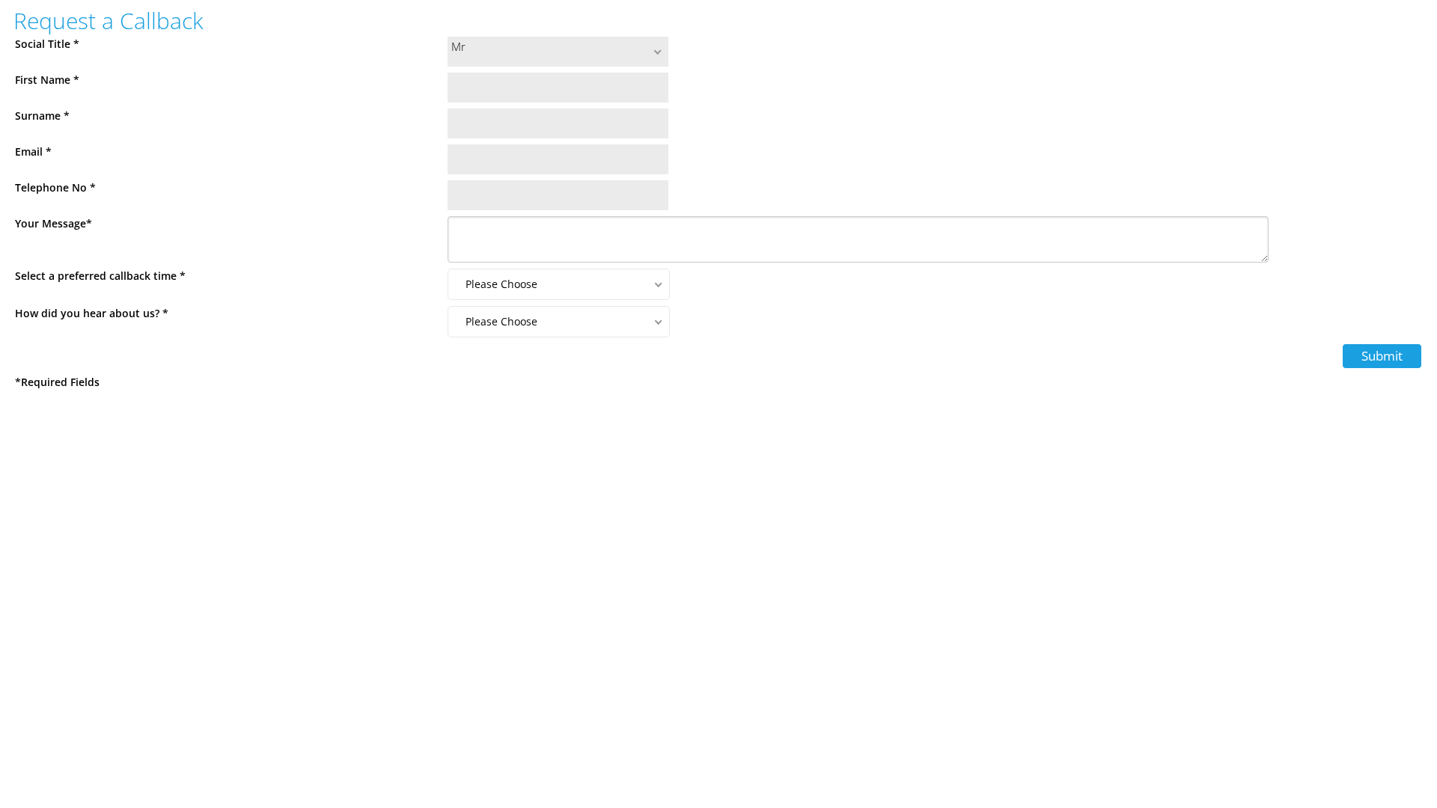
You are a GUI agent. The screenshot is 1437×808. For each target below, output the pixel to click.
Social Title (47, 44)
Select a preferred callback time (100, 276)
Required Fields (57, 382)
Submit (1382, 355)
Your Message (53, 223)
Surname (42, 115)
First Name (47, 80)
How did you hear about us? (91, 313)
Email (33, 151)
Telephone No (55, 187)
